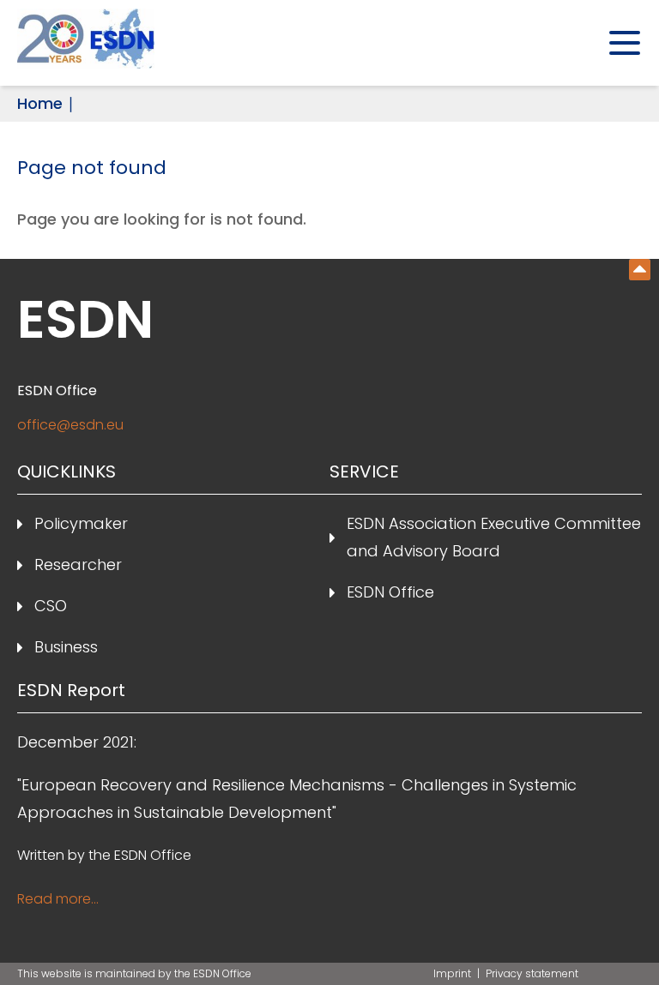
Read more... (58, 899)
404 (639, 269)
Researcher (78, 564)
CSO (50, 605)
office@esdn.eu (70, 425)
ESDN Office (390, 592)
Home (40, 103)
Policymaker (81, 523)
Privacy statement (532, 973)
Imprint (453, 973)
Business (66, 647)
